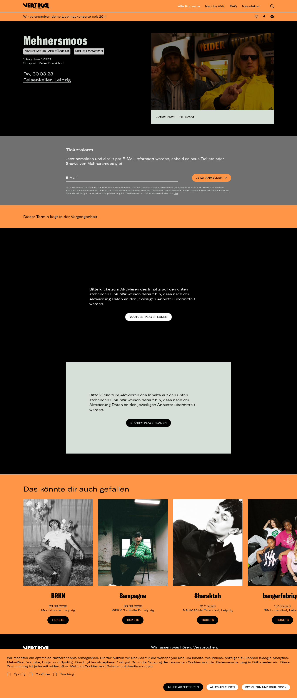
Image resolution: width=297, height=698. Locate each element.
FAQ (233, 6)
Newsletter (251, 6)
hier (176, 193)
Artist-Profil (165, 117)
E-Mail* (71, 178)
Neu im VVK (215, 6)
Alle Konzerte (189, 6)
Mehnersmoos (55, 40)
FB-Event (186, 117)
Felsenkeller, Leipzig (47, 80)
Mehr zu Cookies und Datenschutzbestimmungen (111, 666)
